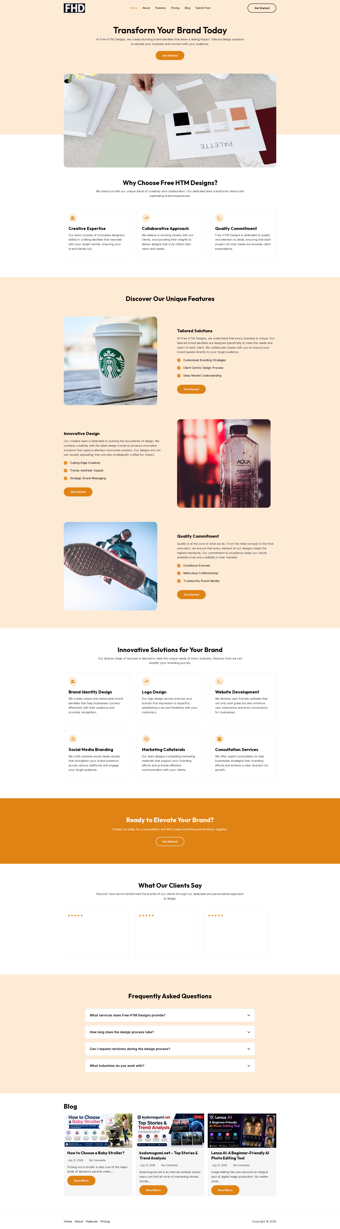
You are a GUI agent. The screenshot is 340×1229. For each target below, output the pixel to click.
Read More (81, 1180)
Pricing (175, 8)
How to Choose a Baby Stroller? (95, 1152)
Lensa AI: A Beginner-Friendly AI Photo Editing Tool (240, 1155)
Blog (187, 8)
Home (133, 8)
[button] (262, 8)
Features (160, 8)
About (146, 8)
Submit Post (203, 8)
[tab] (170, 1015)
